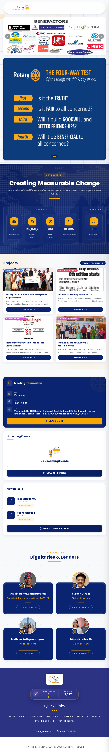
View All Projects (91, 263)
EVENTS (96, 716)
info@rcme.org (44, 731)
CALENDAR (67, 716)
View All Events (56, 473)
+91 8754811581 (68, 731)
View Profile (26, 608)
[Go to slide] (52, 51)
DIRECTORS (52, 716)
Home (12, 716)
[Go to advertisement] (54, 156)
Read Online (24, 505)
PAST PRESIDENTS (44, 720)
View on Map (56, 421)
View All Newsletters (56, 528)
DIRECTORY (36, 716)
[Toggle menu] (101, 8)
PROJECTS (82, 716)
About (23, 716)
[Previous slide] (7, 36)
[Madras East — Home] (19, 8)
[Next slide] (101, 36)
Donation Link (66, 720)
